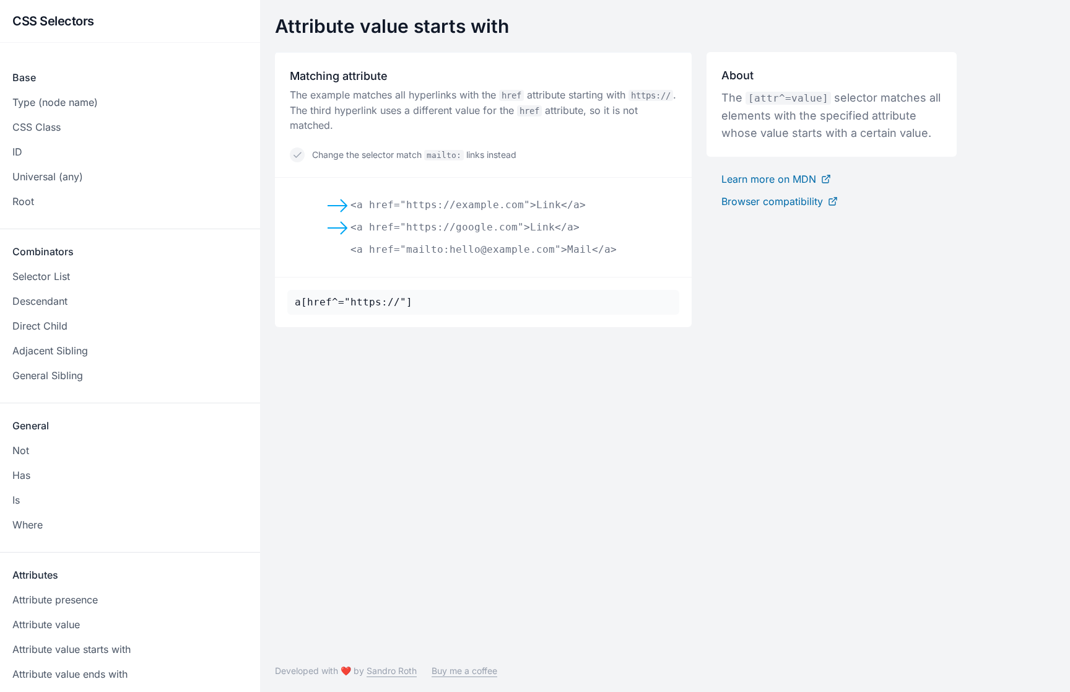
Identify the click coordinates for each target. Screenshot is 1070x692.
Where (27, 525)
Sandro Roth (392, 670)
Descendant (39, 301)
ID (17, 152)
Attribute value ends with (70, 674)
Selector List (41, 276)
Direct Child (39, 326)
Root (23, 201)
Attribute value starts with (71, 649)
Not (20, 450)
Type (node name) (55, 102)
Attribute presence (55, 599)
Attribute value (46, 624)
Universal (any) (47, 176)
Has (21, 475)
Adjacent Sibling (50, 350)
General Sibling (47, 375)
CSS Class (36, 127)
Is (16, 500)
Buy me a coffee (464, 670)
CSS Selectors (53, 21)
